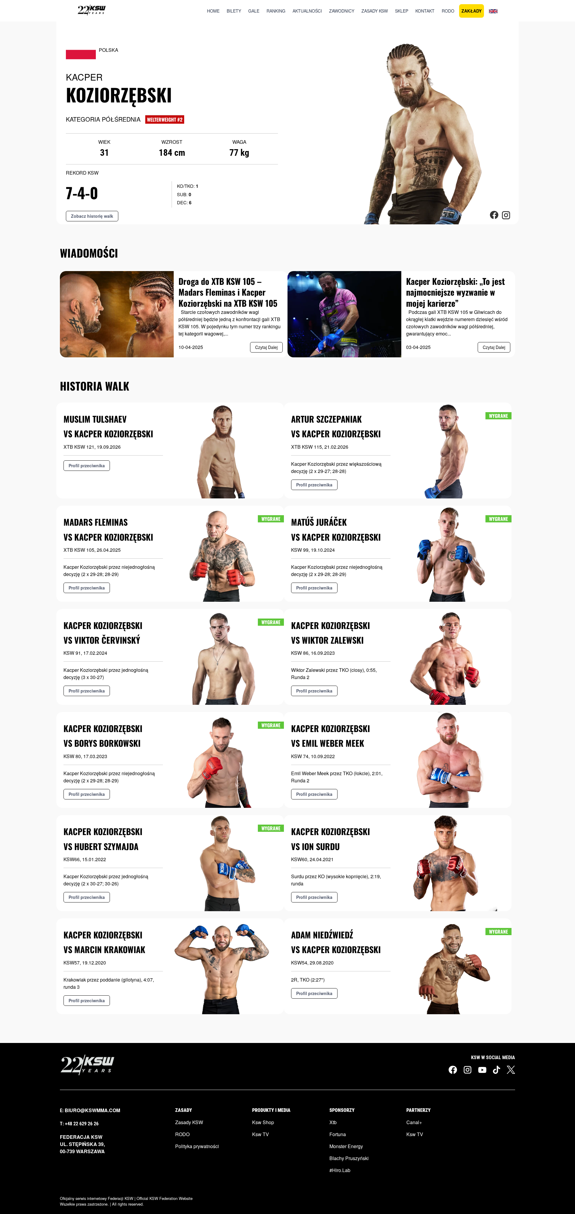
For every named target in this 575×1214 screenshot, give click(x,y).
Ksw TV (260, 1134)
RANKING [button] (276, 11)
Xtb (333, 1122)
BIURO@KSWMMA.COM (92, 1110)
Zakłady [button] (471, 11)
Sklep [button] (401, 11)
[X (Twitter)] (511, 1070)
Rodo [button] (448, 11)
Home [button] (213, 11)
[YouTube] (482, 1069)
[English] (493, 10)
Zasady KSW (189, 1122)
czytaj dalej (266, 347)
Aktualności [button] (307, 11)
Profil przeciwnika (87, 465)
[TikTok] (496, 1070)
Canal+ (414, 1122)
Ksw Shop (263, 1122)
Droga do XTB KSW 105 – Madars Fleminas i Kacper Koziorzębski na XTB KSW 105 (227, 292)
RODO (182, 1134)
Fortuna (337, 1134)
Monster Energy (346, 1146)
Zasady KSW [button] (374, 11)
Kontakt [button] (425, 11)
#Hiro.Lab (339, 1170)
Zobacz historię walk (92, 216)
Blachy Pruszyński (349, 1158)
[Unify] (91, 11)
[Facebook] (453, 1070)
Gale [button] (253, 11)
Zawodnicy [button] (341, 11)
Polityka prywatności (197, 1146)
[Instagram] (468, 1070)
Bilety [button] (234, 11)
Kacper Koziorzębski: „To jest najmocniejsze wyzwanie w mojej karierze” (455, 292)
